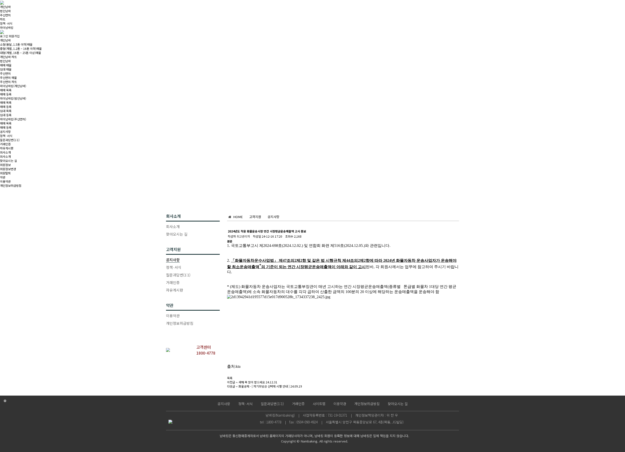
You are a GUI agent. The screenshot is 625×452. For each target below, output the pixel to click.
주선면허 (5, 15)
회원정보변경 (8, 169)
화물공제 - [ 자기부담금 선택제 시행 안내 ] (264, 386)
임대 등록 (5, 115)
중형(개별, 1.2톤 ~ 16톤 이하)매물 (21, 48)
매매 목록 (5, 90)
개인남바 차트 (8, 57)
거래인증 (5, 144)
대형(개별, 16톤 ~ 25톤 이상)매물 (20, 53)
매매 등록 (5, 94)
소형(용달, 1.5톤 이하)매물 (16, 44)
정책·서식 (6, 23)
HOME (237, 216)
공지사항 (5, 131)
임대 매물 (5, 69)
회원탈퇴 (5, 173)
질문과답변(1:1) (10, 140)
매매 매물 (5, 65)
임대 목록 (5, 111)
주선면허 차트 (8, 82)
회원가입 (14, 36)
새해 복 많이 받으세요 (252, 382)
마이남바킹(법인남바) (13, 98)
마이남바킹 (6, 27)
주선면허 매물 (8, 77)
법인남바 (5, 11)
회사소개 (5, 152)
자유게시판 (6, 148)
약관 (2, 177)
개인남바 (5, 7)
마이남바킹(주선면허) (13, 119)
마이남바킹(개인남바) (13, 86)
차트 (2, 19)
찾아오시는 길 (8, 160)
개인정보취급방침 (10, 185)
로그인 (4, 36)
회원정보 (5, 165)
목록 (229, 378)
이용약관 (5, 181)
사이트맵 (319, 403)
